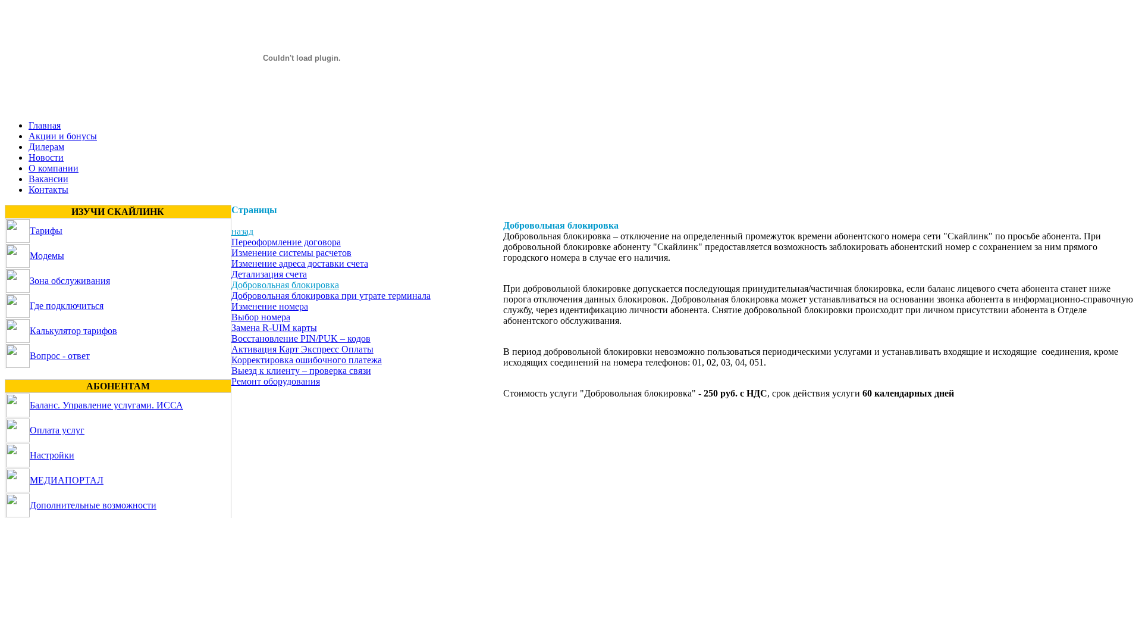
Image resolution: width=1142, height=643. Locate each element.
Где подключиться (66, 306)
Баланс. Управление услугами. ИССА (106, 405)
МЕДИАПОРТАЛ (66, 480)
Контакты (48, 190)
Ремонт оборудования (275, 381)
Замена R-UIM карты (274, 328)
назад (242, 231)
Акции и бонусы (63, 136)
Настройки (52, 455)
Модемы (47, 256)
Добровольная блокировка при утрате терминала (331, 296)
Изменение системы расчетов (291, 253)
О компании (54, 168)
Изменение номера (269, 306)
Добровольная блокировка (285, 285)
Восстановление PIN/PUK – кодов (301, 338)
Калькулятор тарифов (73, 331)
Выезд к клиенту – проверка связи (301, 371)
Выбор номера (260, 317)
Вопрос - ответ (60, 356)
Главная (45, 125)
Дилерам (46, 147)
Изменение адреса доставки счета (299, 263)
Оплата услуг (57, 430)
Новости (46, 157)
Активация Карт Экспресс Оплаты (302, 349)
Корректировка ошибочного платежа (306, 360)
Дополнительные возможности (93, 505)
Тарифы (46, 231)
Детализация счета (269, 274)
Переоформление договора (286, 242)
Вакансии (48, 179)
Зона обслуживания (70, 281)
